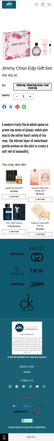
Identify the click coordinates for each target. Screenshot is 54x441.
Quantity (6, 95)
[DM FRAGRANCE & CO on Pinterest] (23, 387)
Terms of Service (14, 427)
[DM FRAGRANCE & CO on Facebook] (17, 387)
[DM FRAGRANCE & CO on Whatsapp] (44, 387)
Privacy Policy (28, 427)
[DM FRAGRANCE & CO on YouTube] (37, 387)
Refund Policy (40, 427)
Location (27, 372)
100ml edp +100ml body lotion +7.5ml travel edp (32, 86)
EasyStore (43, 357)
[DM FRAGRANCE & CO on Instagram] (30, 387)
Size (4, 85)
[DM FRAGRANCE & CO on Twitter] (10, 387)
